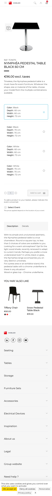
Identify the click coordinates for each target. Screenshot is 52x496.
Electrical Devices (14, 413)
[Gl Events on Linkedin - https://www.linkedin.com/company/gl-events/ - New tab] (7, 340)
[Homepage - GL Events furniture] (14, 3)
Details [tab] (25, 226)
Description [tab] (12, 226)
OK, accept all (9, 489)
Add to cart (35, 193)
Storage (8, 375)
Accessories (11, 400)
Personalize (44, 489)
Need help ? (11, 476)
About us (9, 438)
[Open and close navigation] (5, 2)
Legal (7, 451)
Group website (13, 464)
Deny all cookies (27, 489)
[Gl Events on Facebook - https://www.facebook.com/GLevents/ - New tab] (13, 340)
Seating (8, 350)
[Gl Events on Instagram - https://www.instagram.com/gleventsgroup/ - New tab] (19, 340)
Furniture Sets (12, 388)
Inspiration (10, 426)
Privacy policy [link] (24, 493)
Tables (8, 363)
